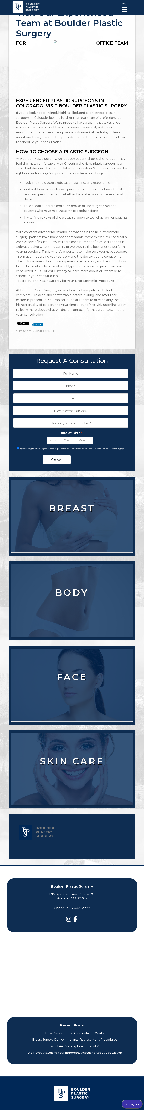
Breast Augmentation (72, 500)
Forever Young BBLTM (72, 753)
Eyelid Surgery (72, 689)
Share (37, 324)
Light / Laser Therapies (72, 773)
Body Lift (72, 605)
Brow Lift (72, 682)
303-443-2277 (78, 908)
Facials (72, 780)
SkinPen (72, 767)
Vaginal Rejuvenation (72, 618)
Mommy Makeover (72, 598)
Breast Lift (72, 507)
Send (56, 460)
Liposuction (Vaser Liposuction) (72, 591)
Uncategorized (43, 331)
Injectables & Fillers (72, 669)
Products (72, 787)
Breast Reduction (72, 513)
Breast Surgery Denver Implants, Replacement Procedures (74, 1039)
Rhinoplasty (72, 696)
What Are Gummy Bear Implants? (74, 1046)
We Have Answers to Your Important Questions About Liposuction (75, 1052)
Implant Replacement (72, 520)
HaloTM (71, 760)
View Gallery (73, 543)
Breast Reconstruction (72, 527)
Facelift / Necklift (72, 675)
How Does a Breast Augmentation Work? (74, 1033)
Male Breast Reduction (72, 534)
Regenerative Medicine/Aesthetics (72, 702)
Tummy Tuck (72, 584)
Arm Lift (72, 611)
